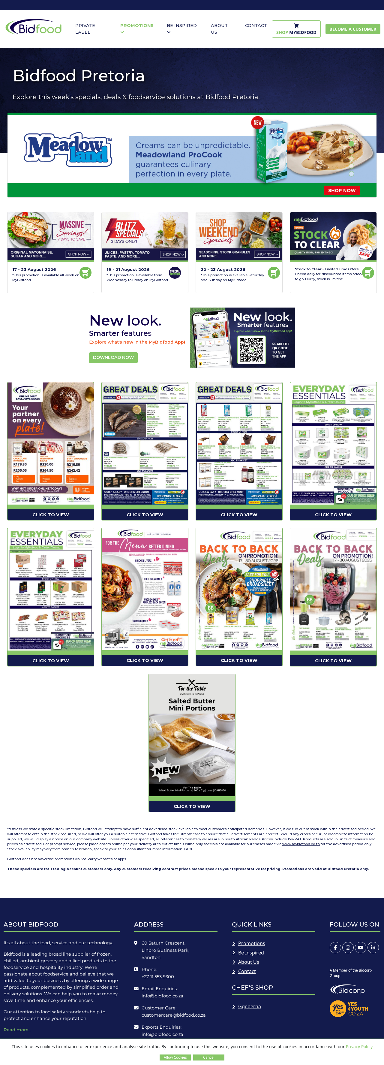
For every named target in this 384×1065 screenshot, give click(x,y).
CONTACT (256, 25)
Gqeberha (249, 1006)
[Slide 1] (351, 136)
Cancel (208, 1057)
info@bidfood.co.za (162, 996)
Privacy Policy (359, 1046)
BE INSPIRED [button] (182, 25)
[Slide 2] (351, 144)
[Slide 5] (351, 166)
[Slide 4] (351, 159)
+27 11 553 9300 (158, 976)
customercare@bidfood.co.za (174, 1015)
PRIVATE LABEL (85, 29)
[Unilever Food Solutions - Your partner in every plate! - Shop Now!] (192, 154)
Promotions (251, 943)
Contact (247, 971)
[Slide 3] (351, 151)
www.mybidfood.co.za (301, 844)
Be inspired (251, 952)
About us (248, 962)
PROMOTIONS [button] (137, 25)
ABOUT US (219, 29)
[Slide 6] (351, 174)
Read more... (17, 1030)
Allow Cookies (175, 1057)
